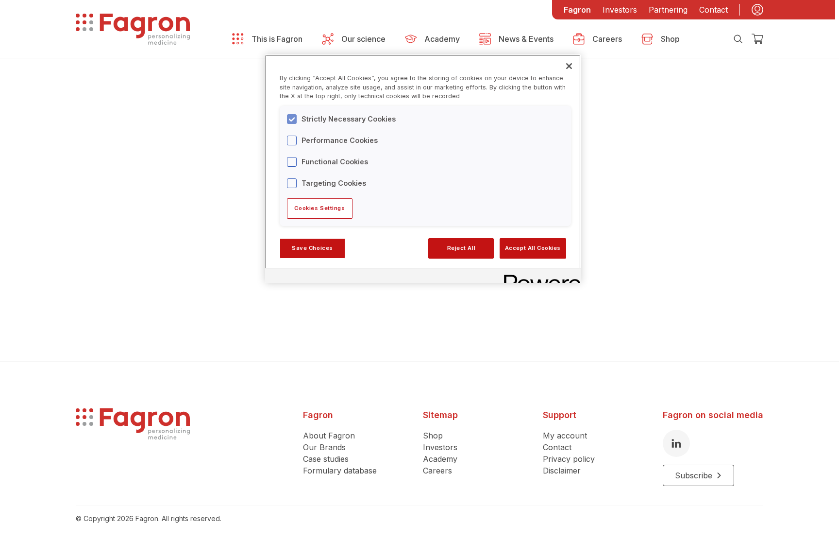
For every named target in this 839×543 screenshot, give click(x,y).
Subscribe (693, 475)
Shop (433, 435)
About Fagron (329, 435)
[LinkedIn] (676, 443)
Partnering (668, 10)
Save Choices (312, 248)
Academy (440, 459)
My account (565, 435)
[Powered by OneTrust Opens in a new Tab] (539, 277)
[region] (423, 168)
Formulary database (340, 470)
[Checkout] (757, 39)
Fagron (577, 10)
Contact (713, 10)
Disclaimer (562, 470)
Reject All (461, 248)
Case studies (326, 459)
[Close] (569, 66)
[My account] (757, 10)
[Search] (738, 39)
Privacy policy (569, 459)
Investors (620, 10)
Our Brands (324, 447)
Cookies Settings (319, 208)
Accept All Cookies (533, 248)
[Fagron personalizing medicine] (133, 447)
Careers (437, 470)
